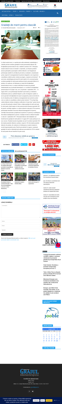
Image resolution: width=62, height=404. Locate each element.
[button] (58, 13)
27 (51, 340)
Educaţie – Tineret (25, 11)
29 (57, 340)
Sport (14, 11)
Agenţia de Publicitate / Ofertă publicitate (32, 1)
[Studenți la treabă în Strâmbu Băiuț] (21, 177)
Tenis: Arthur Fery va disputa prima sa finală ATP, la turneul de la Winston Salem (52, 273)
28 (54, 340)
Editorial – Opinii (7, 15)
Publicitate (18, 15)
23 (59, 339)
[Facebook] (57, 1)
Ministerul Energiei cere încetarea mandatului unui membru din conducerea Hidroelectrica (51, 281)
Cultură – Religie (38, 11)
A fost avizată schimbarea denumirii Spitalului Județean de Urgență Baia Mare (51, 189)
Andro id (45, 188)
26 (49, 340)
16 (59, 337)
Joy (44, 181)
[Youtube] (59, 1)
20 (51, 339)
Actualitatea (6, 11)
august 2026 (51, 329)
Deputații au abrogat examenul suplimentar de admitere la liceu (33, 165)
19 (49, 339)
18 (46, 339)
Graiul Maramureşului (9, 28)
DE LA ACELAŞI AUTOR (21, 151)
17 (43, 339)
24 (43, 340)
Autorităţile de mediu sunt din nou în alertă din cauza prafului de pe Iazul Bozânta (51, 196)
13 (51, 337)
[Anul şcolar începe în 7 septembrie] (34, 177)
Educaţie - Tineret (5, 21)
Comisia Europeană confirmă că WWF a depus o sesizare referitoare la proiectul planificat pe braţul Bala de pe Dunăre (52, 258)
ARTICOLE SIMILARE (7, 151)
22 (57, 339)
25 (46, 340)
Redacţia (18, 1)
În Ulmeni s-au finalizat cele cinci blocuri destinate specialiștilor (51, 182)
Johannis (45, 175)
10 (43, 337)
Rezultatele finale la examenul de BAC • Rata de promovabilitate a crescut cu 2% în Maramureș (7, 185)
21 (54, 339)
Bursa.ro (44, 251)
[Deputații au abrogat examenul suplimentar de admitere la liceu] (34, 158)
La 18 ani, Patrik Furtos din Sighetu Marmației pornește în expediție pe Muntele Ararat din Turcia (7, 167)
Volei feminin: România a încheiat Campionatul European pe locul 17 (50, 266)
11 (46, 337)
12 (49, 337)
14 (54, 337)
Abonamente (46, 1)
